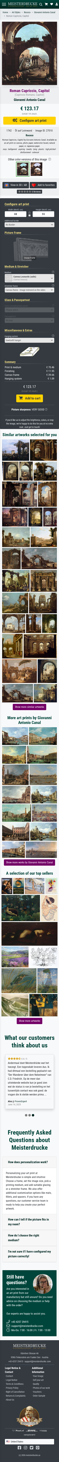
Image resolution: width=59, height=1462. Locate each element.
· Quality (35, 1384)
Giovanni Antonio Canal (44, 12)
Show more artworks (29, 1020)
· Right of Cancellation (15, 1391)
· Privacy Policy (11, 1388)
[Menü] (4, 4)
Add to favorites (45, 185)
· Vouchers (36, 1391)
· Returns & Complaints (15, 1395)
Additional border (12, 220)
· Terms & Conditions (14, 1384)
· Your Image (37, 1376)
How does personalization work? (28, 1162)
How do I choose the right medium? (23, 1238)
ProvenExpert (21, 1101)
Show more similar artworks (29, 706)
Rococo (27, 12)
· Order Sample (38, 1395)
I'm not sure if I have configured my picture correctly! (29, 1254)
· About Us (9, 1399)
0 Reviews (36, 191)
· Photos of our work (41, 1388)
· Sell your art (38, 1380)
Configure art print (32, 120)
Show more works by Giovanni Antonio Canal (29, 862)
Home (5, 12)
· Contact (9, 1376)
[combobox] (29, 224)
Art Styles (16, 12)
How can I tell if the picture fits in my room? (28, 1222)
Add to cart (31, 398)
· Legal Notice (11, 1380)
